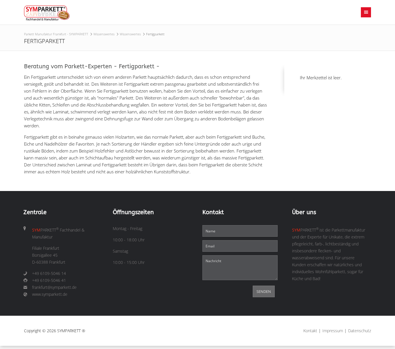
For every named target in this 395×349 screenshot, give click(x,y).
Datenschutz (359, 330)
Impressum (332, 330)
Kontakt (310, 330)
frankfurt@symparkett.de (54, 287)
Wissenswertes (104, 34)
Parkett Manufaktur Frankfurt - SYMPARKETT (56, 34)
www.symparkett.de (49, 294)
